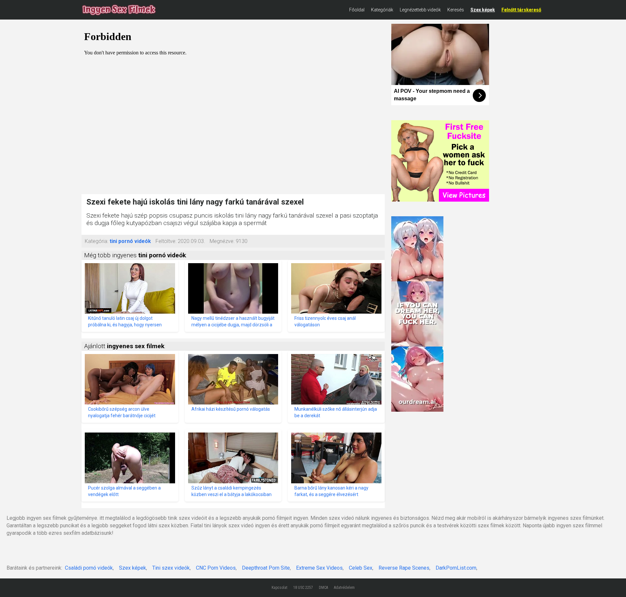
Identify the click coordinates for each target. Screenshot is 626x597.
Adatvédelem (344, 587)
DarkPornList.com (456, 568)
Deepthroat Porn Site (266, 568)
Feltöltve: (166, 241)
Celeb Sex (360, 568)
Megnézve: (222, 241)
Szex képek (482, 9)
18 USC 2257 (303, 587)
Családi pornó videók (89, 568)
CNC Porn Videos (216, 568)
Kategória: (96, 241)
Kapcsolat (279, 587)
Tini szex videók (171, 568)
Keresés (455, 9)
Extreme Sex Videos (319, 568)
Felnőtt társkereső (521, 9)
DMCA (323, 587)
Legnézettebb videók (420, 9)
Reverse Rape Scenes (404, 568)
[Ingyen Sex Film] (119, 9)
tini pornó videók (130, 241)
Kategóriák (382, 9)
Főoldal (357, 9)
